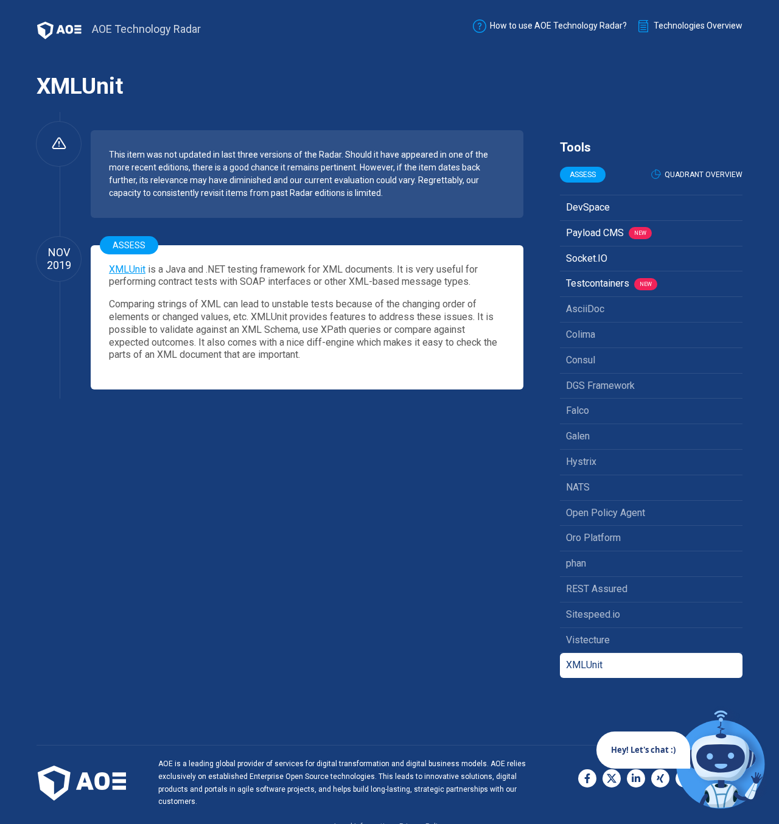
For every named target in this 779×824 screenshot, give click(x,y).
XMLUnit (127, 269)
